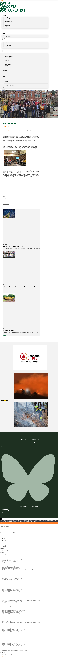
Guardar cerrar (2, 656)
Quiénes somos (4, 15)
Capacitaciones (4, 32)
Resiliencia (3, 33)
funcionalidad (4, 541)
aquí (56, 520)
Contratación (6, 27)
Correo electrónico (5, 198)
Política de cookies (5, 509)
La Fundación (6, 17)
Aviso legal (3, 508)
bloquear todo (4, 537)
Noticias (3, 39)
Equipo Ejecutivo (7, 22)
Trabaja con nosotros (8, 61)
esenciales (4, 539)
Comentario (4, 194)
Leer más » (4, 250)
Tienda (3, 49)
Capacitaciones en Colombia (8, 330)
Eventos (3, 40)
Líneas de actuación (7, 57)
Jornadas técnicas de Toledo (9, 46)
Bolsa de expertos (7, 25)
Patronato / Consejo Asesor (8, 21)
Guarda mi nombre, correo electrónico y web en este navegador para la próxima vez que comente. (17, 202)
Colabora (3, 29)
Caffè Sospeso (7, 81)
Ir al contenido (2, 0)
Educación (3, 38)
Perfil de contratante (35, 442)
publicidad (4, 546)
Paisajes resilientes (7, 35)
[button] (24, 51)
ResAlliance (8, 130)
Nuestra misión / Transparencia (9, 18)
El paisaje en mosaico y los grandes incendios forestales (14, 246)
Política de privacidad (5, 510)
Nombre (4, 196)
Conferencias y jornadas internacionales (10, 47)
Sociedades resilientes (7, 36)
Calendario (6, 42)
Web (3, 200)
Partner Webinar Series (8, 45)
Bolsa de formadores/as (8, 26)
